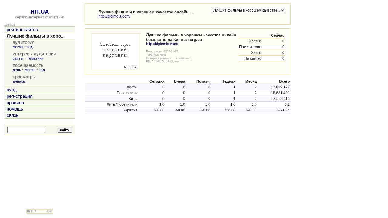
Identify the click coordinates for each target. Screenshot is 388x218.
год (30, 47)
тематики (35, 58)
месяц (18, 47)
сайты (18, 58)
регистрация (19, 96)
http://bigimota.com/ (114, 16)
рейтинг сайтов (22, 29)
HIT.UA (39, 11)
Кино (163, 54)
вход (12, 90)
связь (12, 115)
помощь (15, 109)
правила (15, 102)
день (17, 70)
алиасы (19, 81)
